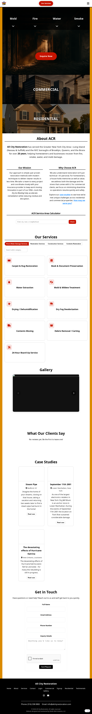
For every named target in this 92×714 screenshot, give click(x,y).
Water (57, 18)
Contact (33, 688)
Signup (59, 688)
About (16, 688)
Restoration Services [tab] (37, 244)
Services (24, 688)
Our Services (46, 3)
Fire (35, 18)
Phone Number (46, 625)
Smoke (78, 18)
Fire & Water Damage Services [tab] (16, 244)
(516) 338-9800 (33, 704)
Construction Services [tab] (55, 244)
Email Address (46, 615)
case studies (65, 194)
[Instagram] (44, 695)
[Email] (48, 695)
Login (40, 688)
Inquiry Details (46, 636)
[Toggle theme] (87, 710)
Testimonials (80, 688)
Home (9, 688)
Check (72, 222)
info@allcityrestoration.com (59, 704)
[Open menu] (88, 3)
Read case (31, 514)
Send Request (46, 667)
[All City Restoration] (4, 3)
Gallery (46, 691)
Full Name (46, 604)
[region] (46, 393)
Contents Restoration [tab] (73, 244)
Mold (13, 18)
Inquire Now (46, 56)
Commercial (49, 688)
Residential (69, 688)
